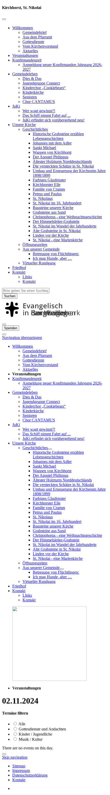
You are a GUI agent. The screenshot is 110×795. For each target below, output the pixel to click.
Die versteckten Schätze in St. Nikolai (63, 166)
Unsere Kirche (24, 124)
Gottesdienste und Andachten (42, 729)
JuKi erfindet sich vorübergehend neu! (53, 120)
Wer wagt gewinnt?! (39, 111)
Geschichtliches (35, 129)
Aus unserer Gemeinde (41, 249)
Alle (21, 724)
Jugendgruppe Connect (41, 83)
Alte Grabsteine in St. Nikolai (57, 231)
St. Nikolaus (43, 198)
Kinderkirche (33, 92)
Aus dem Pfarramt (37, 37)
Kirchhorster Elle (46, 184)
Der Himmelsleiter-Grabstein (56, 221)
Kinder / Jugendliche (35, 734)
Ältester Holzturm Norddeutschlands (62, 161)
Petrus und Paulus (47, 194)
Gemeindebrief (35, 32)
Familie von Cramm (49, 189)
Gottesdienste (33, 41)
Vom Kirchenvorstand (40, 46)
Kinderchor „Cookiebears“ (44, 88)
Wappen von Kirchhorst (52, 152)
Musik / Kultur (30, 739)
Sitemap (18, 766)
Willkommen (22, 28)
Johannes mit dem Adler (52, 143)
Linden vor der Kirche (51, 235)
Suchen (9, 296)
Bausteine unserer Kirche (53, 207)
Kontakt (18, 272)
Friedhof (19, 267)
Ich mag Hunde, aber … (52, 258)
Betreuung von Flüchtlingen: (56, 254)
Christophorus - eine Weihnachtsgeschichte (67, 217)
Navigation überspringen (22, 337)
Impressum (21, 770)
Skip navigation (14, 757)
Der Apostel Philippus (50, 157)
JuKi (16, 106)
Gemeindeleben (25, 74)
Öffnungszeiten (35, 244)
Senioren (30, 97)
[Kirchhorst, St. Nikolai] (55, 318)
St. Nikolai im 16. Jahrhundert (57, 203)
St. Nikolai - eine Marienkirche (58, 240)
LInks (27, 277)
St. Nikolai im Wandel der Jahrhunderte (64, 226)
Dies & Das (32, 78)
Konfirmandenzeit (26, 60)
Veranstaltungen (25, 55)
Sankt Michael (44, 148)
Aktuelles (30, 51)
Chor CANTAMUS (39, 101)
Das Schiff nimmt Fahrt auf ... (47, 115)
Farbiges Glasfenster (49, 180)
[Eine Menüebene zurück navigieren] (4, 19)
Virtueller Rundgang (39, 263)
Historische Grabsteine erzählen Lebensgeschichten (58, 136)
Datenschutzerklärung (30, 775)
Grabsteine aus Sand (49, 212)
